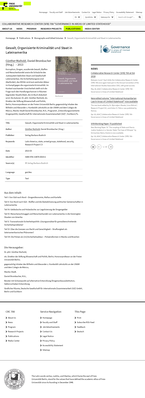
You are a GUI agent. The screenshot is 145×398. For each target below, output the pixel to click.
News (19, 28)
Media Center (92, 28)
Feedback (81, 327)
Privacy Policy (109, 12)
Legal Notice (96, 12)
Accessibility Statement (125, 12)
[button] (77, 17)
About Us (7, 28)
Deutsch (80, 331)
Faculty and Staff (56, 12)
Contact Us (86, 12)
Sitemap (139, 12)
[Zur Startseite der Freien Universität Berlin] (19, 6)
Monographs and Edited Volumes (48, 38)
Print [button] (79, 317)
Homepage (43, 12)
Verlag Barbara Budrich (37, 163)
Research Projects (51, 28)
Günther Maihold (16, 61)
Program (31, 28)
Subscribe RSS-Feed (85, 322)
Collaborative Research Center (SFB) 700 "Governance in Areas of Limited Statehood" (56, 24)
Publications (73, 28)
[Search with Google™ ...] (139, 17)
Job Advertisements (72, 12)
